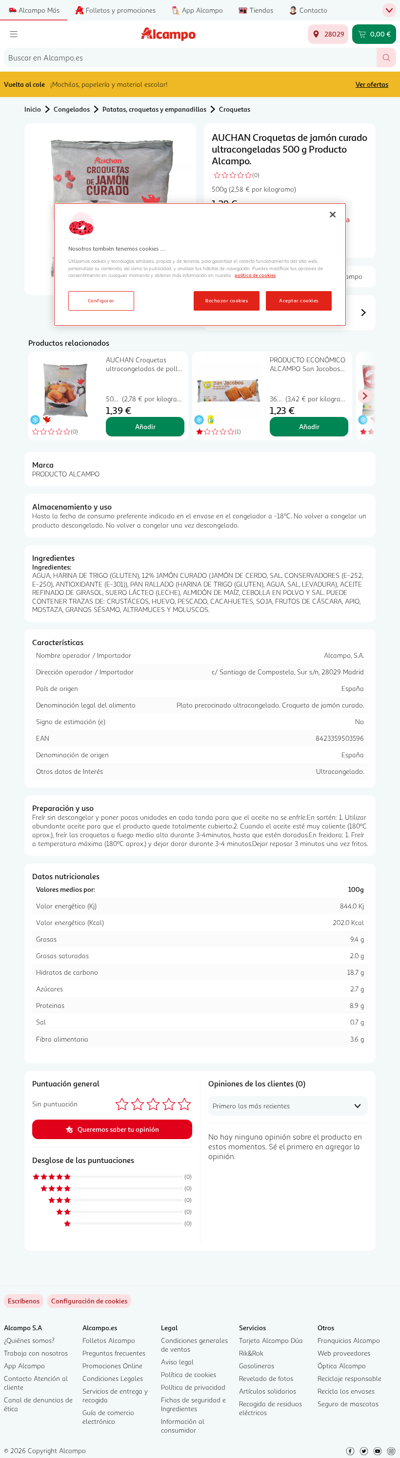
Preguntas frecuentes (113, 1353)
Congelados (72, 109)
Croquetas (234, 109)
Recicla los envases (346, 1391)
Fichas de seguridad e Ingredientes (193, 1404)
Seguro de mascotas (348, 1403)
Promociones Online (112, 1365)
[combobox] (190, 57)
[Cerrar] (332, 214)
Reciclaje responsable (349, 1378)
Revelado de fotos (266, 1378)
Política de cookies (188, 1374)
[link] (89, 1301)
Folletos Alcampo (108, 1340)
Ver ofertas (372, 84)
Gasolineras (256, 1365)
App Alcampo (24, 1365)
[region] (200, 265)
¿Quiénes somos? (29, 1340)
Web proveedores (344, 1353)
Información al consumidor (182, 1425)
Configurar (101, 300)
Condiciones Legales (112, 1378)
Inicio (32, 109)
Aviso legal (177, 1362)
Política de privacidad (193, 1387)
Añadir (145, 426)
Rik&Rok (251, 1353)
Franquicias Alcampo (349, 1340)
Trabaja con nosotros (36, 1353)
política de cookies (255, 275)
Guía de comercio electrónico (108, 1416)
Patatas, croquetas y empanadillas (154, 109)
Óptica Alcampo (342, 1365)
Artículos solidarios (267, 1391)
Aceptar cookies (298, 300)
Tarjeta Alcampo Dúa (271, 1340)
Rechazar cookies (226, 300)
